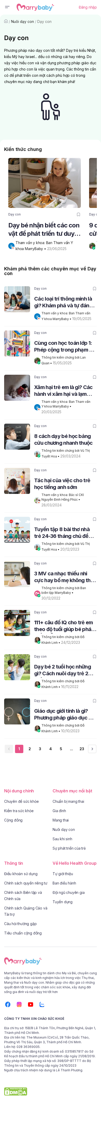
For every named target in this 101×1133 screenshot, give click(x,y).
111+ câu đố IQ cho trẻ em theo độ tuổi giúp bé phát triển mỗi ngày (63, 626)
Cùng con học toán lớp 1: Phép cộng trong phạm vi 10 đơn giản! (63, 347)
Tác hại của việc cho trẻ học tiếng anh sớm (62, 483)
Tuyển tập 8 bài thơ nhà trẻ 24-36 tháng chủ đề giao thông (62, 533)
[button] (7, 7)
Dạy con (44, 21)
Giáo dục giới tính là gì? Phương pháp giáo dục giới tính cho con (65, 715)
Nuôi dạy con (22, 21)
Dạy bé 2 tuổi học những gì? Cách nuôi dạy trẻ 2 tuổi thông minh (62, 671)
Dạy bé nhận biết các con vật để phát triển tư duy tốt (44, 229)
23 (82, 749)
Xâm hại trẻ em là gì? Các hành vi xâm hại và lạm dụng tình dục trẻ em (63, 391)
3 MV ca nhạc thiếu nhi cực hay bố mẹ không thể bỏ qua (63, 577)
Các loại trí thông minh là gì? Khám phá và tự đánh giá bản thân (63, 303)
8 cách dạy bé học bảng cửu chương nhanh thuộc (63, 439)
